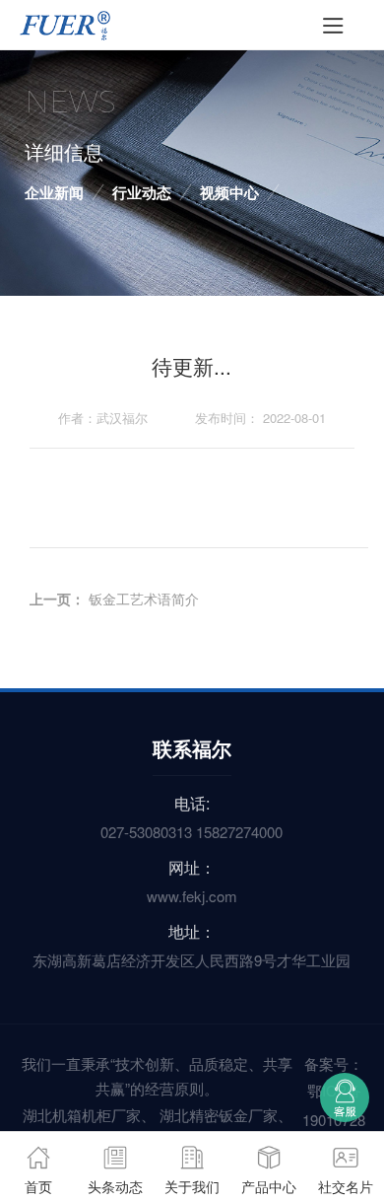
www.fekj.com (192, 895)
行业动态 (141, 192)
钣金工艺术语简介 (144, 598)
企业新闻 (54, 192)
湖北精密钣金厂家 (219, 1114)
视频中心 (229, 192)
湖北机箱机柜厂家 (82, 1114)
